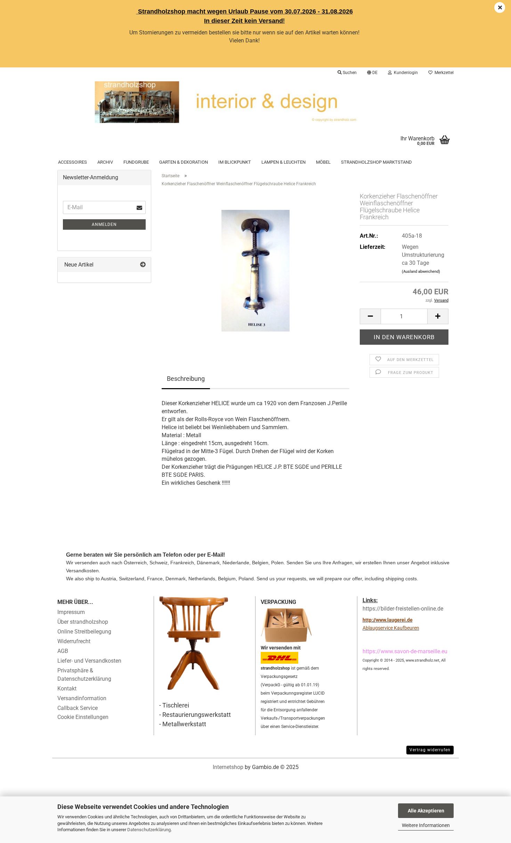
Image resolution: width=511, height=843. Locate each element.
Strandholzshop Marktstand (376, 162)
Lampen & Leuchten (283, 162)
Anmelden (104, 224)
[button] (372, 72)
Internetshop (228, 767)
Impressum (71, 612)
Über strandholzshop (82, 622)
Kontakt (66, 688)
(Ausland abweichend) (421, 271)
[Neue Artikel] (143, 265)
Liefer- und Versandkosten (89, 660)
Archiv (105, 162)
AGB (62, 651)
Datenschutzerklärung (149, 829)
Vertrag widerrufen (430, 749)
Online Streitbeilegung (84, 631)
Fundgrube (136, 162)
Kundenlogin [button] (405, 72)
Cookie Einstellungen (82, 717)
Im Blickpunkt (234, 162)
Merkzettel (443, 72)
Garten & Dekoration (183, 162)
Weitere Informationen (426, 825)
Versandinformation (81, 698)
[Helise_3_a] (255, 270)
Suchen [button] (349, 72)
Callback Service (77, 708)
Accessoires (72, 162)
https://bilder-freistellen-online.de (403, 608)
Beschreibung (186, 378)
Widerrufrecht (73, 641)
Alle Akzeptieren (426, 810)
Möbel (323, 162)
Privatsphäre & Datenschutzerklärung (84, 674)
